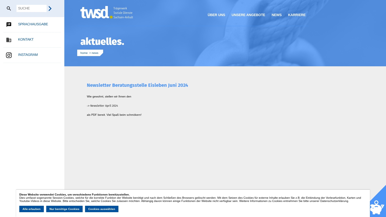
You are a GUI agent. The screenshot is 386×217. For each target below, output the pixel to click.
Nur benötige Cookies (64, 209)
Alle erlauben (32, 209)
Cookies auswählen (101, 209)
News (95, 52)
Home (84, 52)
